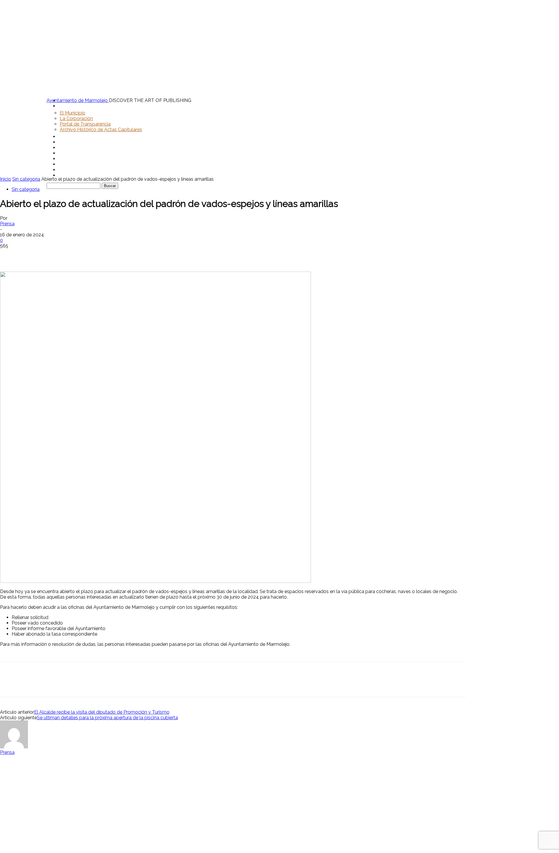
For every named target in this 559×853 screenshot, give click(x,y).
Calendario (70, 147)
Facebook (71, 158)
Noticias (69, 142)
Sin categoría (26, 179)
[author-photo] (14, 747)
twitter (67, 170)
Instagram (71, 164)
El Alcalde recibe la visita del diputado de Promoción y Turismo (101, 712)
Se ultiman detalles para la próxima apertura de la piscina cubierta (107, 717)
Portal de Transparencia (85, 124)
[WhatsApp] (72, 255)
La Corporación (76, 118)
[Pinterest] (51, 255)
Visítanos (70, 136)
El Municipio (72, 113)
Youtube (69, 175)
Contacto (70, 153)
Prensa (7, 223)
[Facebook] (9, 255)
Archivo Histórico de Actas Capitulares (101, 129)
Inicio (5, 179)
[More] (94, 255)
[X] (30, 255)
